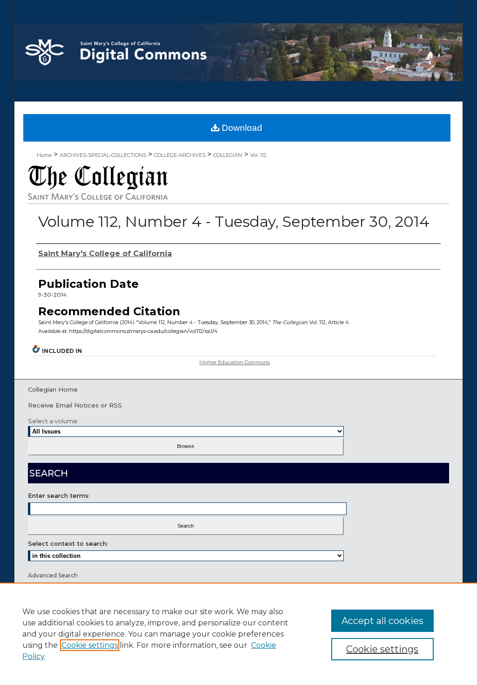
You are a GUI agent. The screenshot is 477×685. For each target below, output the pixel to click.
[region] (238, 634)
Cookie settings (89, 645)
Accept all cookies (382, 620)
